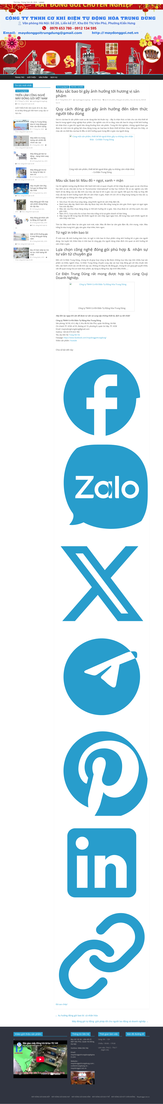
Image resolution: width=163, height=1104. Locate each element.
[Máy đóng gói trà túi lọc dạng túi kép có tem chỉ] (21, 169)
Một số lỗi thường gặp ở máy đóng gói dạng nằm (39, 236)
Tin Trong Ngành (62, 87)
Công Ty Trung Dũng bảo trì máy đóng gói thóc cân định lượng (38, 124)
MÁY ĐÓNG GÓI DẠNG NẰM (81, 1097)
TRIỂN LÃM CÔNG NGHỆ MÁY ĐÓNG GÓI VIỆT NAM (31, 96)
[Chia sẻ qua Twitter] (102, 629)
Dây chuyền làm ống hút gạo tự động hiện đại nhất (38, 188)
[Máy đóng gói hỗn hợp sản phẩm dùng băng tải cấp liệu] (21, 200)
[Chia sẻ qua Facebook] (102, 443)
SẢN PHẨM (43, 77)
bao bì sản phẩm (109, 100)
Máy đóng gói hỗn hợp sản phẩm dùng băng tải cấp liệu (39, 204)
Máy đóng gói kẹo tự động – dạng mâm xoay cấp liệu (39, 156)
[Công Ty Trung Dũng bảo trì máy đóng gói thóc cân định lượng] (21, 121)
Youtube (73, 340)
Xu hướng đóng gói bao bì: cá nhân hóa (76, 1015)
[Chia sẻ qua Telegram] (102, 722)
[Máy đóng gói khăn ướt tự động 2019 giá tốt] (21, 216)
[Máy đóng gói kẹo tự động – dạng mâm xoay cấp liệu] (21, 153)
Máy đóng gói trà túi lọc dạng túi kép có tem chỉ (38, 172)
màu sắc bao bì (135, 100)
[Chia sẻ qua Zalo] (102, 536)
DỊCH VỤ (53, 77)
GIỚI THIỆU (31, 77)
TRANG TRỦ (19, 77)
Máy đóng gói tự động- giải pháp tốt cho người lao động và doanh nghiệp (110, 1021)
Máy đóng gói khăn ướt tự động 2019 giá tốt (39, 218)
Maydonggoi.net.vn (143, 1097)
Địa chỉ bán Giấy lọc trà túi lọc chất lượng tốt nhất (39, 252)
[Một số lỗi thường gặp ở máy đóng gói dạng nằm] (21, 233)
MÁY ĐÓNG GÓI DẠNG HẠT (61, 1097)
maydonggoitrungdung (82, 100)
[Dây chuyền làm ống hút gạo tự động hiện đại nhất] (21, 184)
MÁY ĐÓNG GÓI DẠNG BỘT (41, 1097)
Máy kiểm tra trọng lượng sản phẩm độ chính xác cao (38, 140)
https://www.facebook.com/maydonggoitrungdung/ (85, 337)
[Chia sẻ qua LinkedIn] (102, 908)
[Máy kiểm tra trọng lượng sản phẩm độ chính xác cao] (21, 137)
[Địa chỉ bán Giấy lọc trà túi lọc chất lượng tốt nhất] (21, 249)
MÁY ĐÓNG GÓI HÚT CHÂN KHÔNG (123, 1097)
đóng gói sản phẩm (122, 100)
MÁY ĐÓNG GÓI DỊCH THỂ (101, 1097)
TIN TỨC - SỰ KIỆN (77, 87)
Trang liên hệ (74, 335)
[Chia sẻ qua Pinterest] (102, 815)
